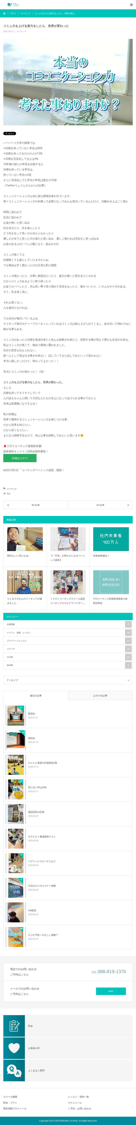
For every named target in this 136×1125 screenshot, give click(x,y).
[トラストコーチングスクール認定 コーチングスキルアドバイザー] (68, 582)
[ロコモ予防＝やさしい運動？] (16, 937)
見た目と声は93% (37, 787)
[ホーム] (4, 13)
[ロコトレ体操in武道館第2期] (16, 765)
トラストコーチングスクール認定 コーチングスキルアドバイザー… (67, 601)
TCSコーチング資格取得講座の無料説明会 (110, 601)
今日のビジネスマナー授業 (42, 885)
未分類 (68, 665)
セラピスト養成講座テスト (42, 836)
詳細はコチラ (20, 458)
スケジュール (75, 1102)
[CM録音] (16, 912)
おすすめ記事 (100, 695)
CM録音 (32, 910)
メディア (68, 648)
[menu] (131, 4)
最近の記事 (36, 695)
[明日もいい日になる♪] (25, 539)
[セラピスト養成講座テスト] (16, 839)
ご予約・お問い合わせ (79, 1108)
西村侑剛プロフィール (15, 1108)
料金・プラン (10, 1102)
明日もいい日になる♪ (18, 555)
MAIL (111, 991)
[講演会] (16, 716)
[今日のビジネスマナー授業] (16, 888)
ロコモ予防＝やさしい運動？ (43, 935)
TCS (8, 493)
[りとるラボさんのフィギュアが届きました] (25, 582)
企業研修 (68, 624)
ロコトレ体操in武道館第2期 (42, 762)
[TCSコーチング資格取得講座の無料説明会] (111, 582)
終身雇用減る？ (101, 555)
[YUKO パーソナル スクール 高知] (13, 4)
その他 (68, 657)
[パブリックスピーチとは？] (16, 863)
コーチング (21, 31)
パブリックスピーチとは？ (42, 861)
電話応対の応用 (36, 811)
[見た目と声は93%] (16, 789)
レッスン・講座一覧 (78, 1096)
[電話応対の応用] (16, 814)
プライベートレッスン (68, 640)
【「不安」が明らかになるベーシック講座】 (67, 558)
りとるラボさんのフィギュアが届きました (24, 601)
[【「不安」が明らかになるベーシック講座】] (68, 539)
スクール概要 (10, 1096)
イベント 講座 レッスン (68, 632)
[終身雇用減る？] (111, 539)
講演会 (31, 713)
